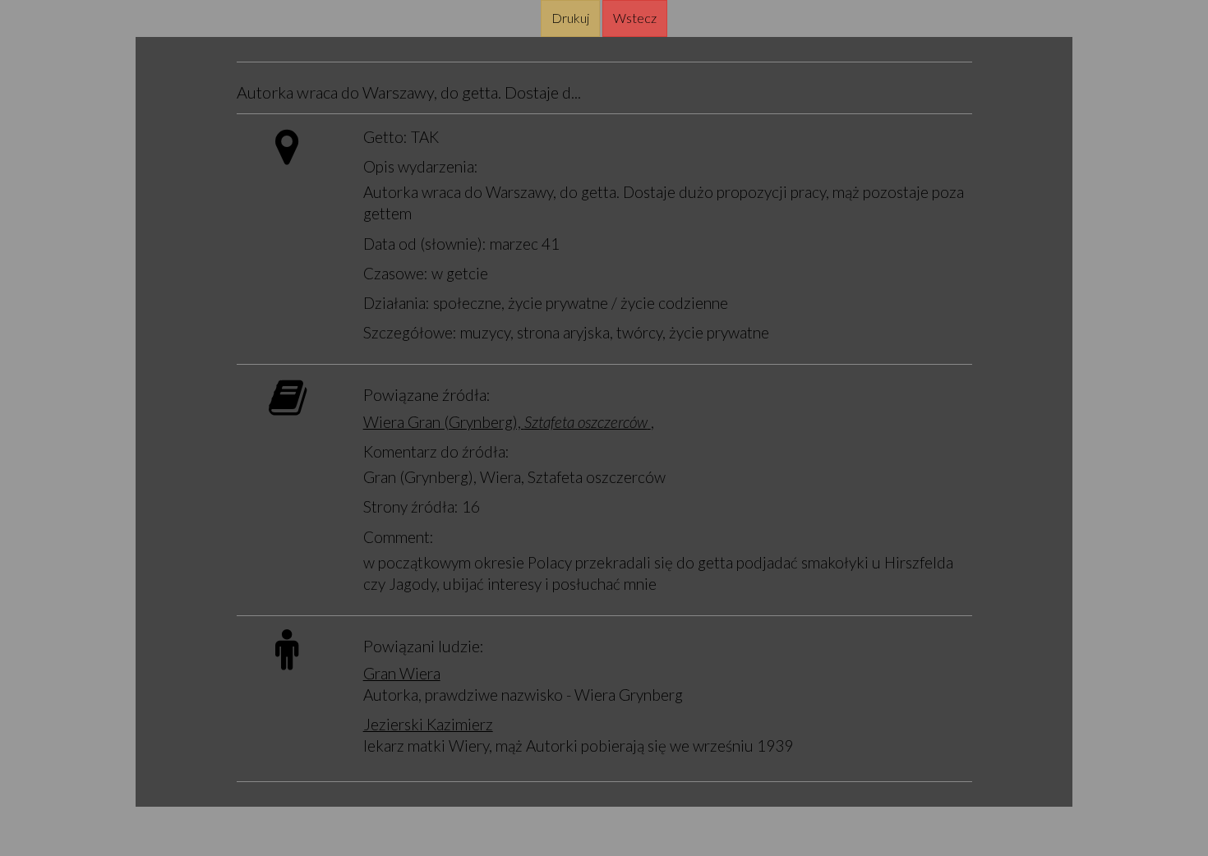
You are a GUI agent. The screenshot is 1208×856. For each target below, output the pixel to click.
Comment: (398, 536)
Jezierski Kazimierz (428, 724)
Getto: (385, 136)
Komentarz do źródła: (436, 451)
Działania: (396, 302)
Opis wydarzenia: (420, 166)
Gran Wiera (401, 673)
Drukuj (570, 17)
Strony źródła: (411, 506)
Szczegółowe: (410, 332)
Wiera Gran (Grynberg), (505, 421)
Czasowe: (395, 273)
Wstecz (635, 17)
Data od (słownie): (424, 243)
